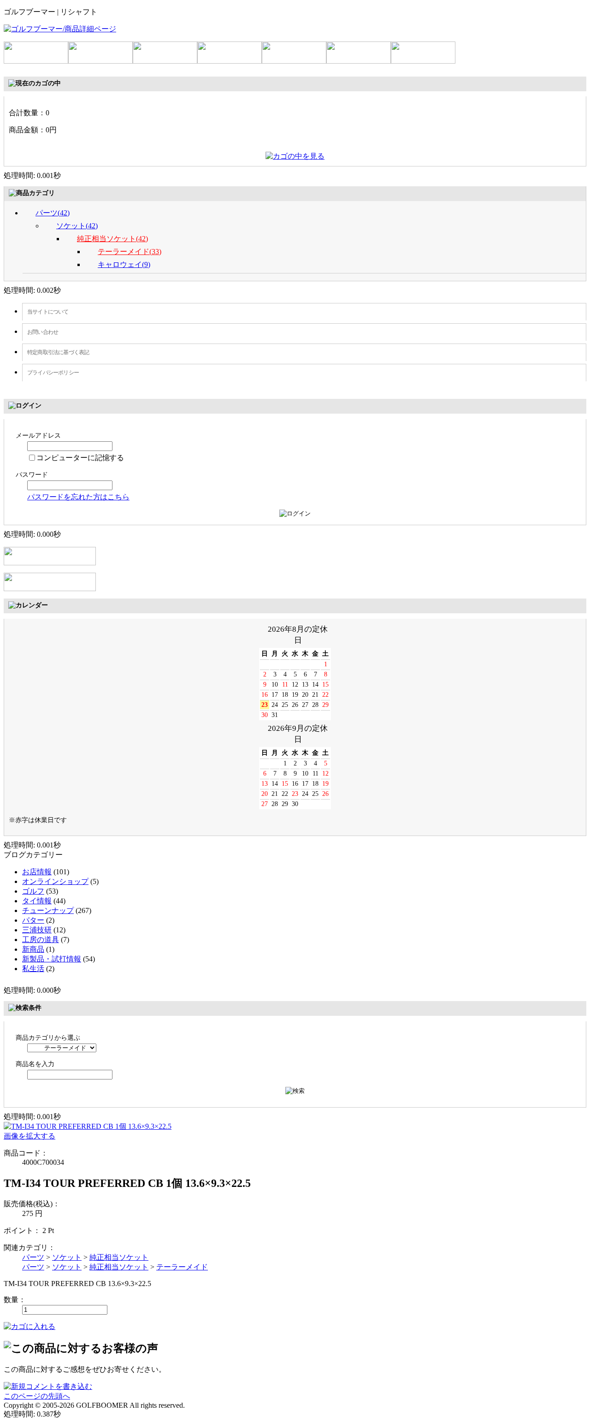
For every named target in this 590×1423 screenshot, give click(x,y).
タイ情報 (37, 901)
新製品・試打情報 (51, 959)
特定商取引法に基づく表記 (58, 352)
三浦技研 (37, 930)
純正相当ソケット (118, 1257)
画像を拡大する (29, 1136)
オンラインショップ (55, 881)
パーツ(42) (52, 213)
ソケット (67, 1257)
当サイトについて (48, 311)
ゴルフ (33, 891)
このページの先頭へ (37, 1396)
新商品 (33, 949)
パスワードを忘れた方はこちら (78, 497)
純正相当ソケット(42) (112, 239)
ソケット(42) (77, 226)
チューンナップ (48, 910)
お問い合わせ (42, 332)
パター (33, 920)
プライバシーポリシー (53, 372)
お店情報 (37, 872)
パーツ (33, 1257)
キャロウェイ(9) (124, 264)
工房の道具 (40, 939)
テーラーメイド (182, 1267)
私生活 (33, 968)
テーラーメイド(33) (129, 251)
